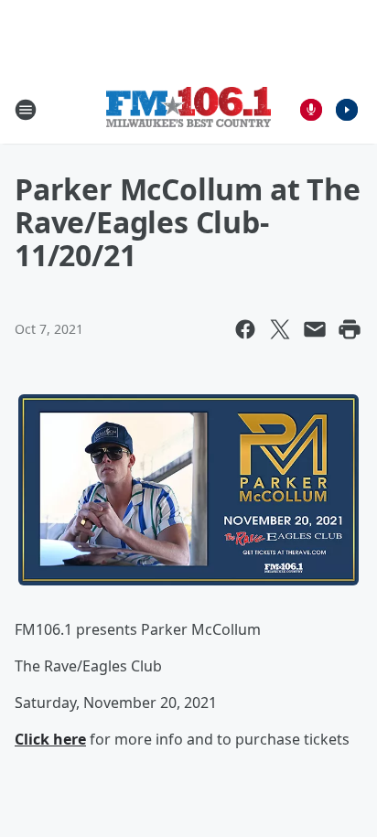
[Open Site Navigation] (26, 110)
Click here (50, 739)
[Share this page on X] (280, 329)
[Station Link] (188, 109)
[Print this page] (349, 329)
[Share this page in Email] (315, 329)
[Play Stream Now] (347, 110)
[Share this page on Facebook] (245, 329)
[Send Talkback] (311, 110)
